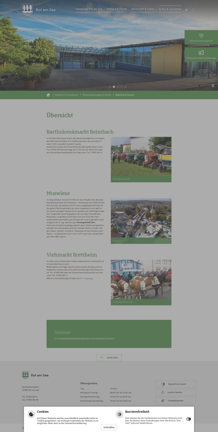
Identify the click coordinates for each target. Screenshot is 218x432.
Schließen (109, 427)
